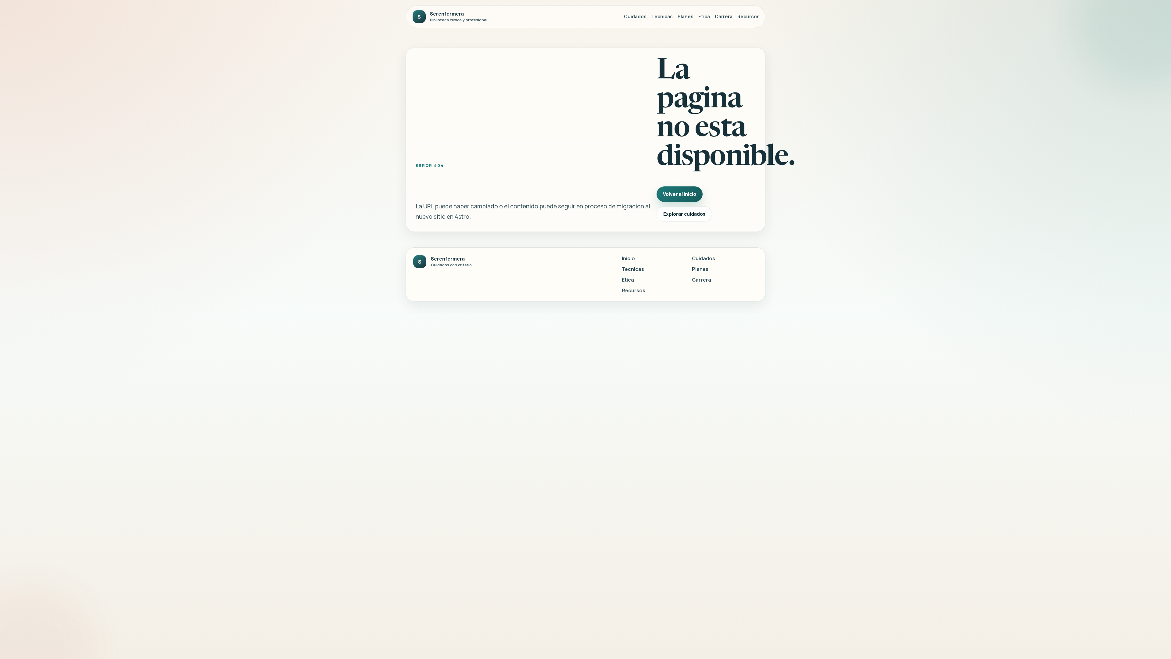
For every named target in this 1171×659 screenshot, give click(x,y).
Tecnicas (662, 16)
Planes (685, 16)
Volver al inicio (679, 194)
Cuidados (635, 16)
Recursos (748, 16)
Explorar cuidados (684, 214)
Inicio (628, 258)
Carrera (723, 16)
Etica (704, 16)
